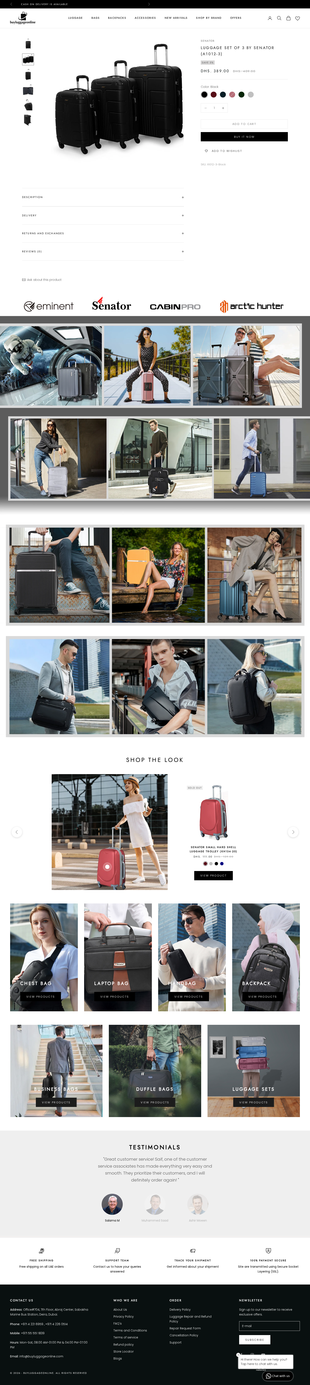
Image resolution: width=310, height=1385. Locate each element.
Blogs (117, 1358)
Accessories (145, 18)
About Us (120, 1309)
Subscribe (254, 1340)
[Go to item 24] (28, 105)
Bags (96, 18)
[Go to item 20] (28, 44)
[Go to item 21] (28, 59)
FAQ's (117, 1323)
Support (176, 1342)
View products (40, 997)
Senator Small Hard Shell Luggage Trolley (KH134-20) (213, 849)
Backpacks (117, 18)
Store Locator (123, 1351)
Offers (236, 18)
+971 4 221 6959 (32, 1324)
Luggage (75, 18)
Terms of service (125, 1337)
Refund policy (123, 1344)
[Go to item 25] (28, 120)
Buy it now (244, 137)
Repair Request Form (185, 1328)
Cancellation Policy (184, 1335)
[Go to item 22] (28, 74)
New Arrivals (176, 18)
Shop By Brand (209, 18)
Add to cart (244, 124)
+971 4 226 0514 (56, 1324)
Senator (208, 41)
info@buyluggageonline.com (41, 1356)
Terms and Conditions (130, 1330)
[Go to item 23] (28, 90)
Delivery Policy (180, 1309)
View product (213, 876)
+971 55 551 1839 (32, 1333)
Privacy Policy (123, 1316)
